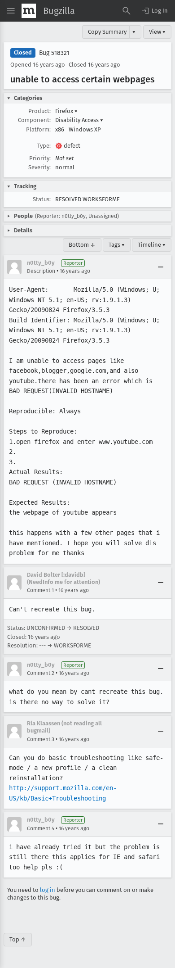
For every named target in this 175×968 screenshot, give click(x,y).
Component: (34, 120)
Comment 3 (40, 739)
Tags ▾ (117, 244)
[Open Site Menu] (11, 11)
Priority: (40, 158)
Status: (42, 199)
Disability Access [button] (79, 120)
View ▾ (157, 31)
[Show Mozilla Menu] (29, 11)
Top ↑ (17, 939)
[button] (154, 11)
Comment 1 (40, 590)
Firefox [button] (66, 111)
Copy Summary (107, 31)
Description (41, 271)
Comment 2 (40, 673)
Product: (39, 111)
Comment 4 (40, 828)
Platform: (38, 129)
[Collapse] (160, 267)
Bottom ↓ (82, 244)
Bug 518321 (54, 53)
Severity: (39, 167)
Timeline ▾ (152, 244)
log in (47, 890)
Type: (44, 145)
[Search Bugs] (126, 11)
